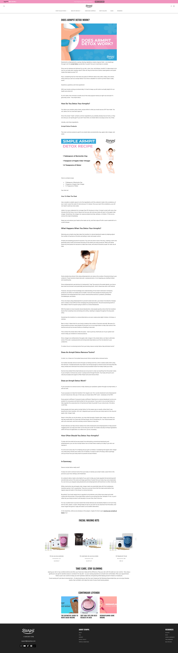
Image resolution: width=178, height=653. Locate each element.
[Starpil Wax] (89, 6)
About (80, 632)
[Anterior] (41, 525)
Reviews (167, 632)
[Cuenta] (171, 6)
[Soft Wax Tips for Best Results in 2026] (88, 604)
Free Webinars (169, 639)
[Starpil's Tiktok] (34, 646)
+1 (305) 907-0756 (28, 636)
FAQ (80, 634)
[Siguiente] (136, 539)
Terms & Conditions (84, 641)
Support (81, 637)
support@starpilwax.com (28, 641)
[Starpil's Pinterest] (31, 646)
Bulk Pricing (168, 641)
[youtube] (14, 1)
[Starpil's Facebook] (27, 646)
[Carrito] (174, 6)
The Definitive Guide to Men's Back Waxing (69, 616)
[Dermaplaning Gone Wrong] (108, 604)
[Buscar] (4, 6)
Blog (166, 634)
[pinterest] (13, 1)
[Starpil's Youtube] (24, 646)
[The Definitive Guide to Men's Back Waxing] (69, 604)
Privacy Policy (82, 639)
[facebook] (10, 1)
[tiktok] (15, 1)
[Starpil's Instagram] (21, 646)
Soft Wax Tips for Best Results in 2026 (88, 616)
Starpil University (170, 637)
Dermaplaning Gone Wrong (107, 616)
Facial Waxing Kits (89, 520)
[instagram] (11, 1)
